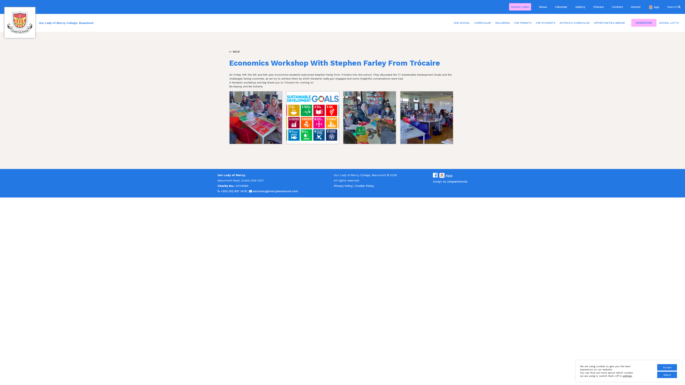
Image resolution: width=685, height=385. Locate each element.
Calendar (561, 7)
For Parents (522, 22)
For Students (545, 22)
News (543, 7)
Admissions (644, 22)
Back (236, 51)
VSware (598, 7)
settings (627, 375)
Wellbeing (502, 22)
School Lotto (520, 7)
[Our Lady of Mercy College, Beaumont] (19, 22)
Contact (617, 7)
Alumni (635, 7)
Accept (667, 367)
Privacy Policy (343, 186)
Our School (462, 22)
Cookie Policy (364, 186)
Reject (667, 374)
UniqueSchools (457, 181)
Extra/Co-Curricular (575, 22)
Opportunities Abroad (609, 22)
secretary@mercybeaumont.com (275, 191)
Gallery (580, 7)
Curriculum (482, 22)
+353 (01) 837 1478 (234, 191)
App (656, 7)
